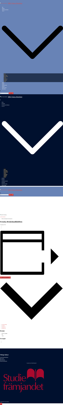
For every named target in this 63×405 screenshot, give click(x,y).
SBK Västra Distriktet (15, 3)
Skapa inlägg (4, 88)
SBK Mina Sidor (2, 359)
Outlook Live (4, 328)
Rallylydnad (5, 75)
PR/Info (5, 81)
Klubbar (3, 82)
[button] (1, 90)
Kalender (3, 8)
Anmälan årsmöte (4, 85)
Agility (5, 169)
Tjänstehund (5, 174)
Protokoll (3, 86)
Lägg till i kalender (5, 277)
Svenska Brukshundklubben (4, 357)
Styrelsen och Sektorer (5, 9)
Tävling (5, 77)
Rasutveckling (6, 76)
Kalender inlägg (4, 87)
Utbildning (5, 80)
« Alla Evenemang (2, 216)
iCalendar (3, 325)
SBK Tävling (2, 358)
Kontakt (3, 83)
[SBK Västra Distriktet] (3, 3)
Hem (2, 7)
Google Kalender (4, 324)
